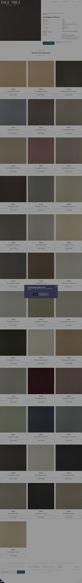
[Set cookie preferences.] (2, 581)
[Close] (56, 286)
